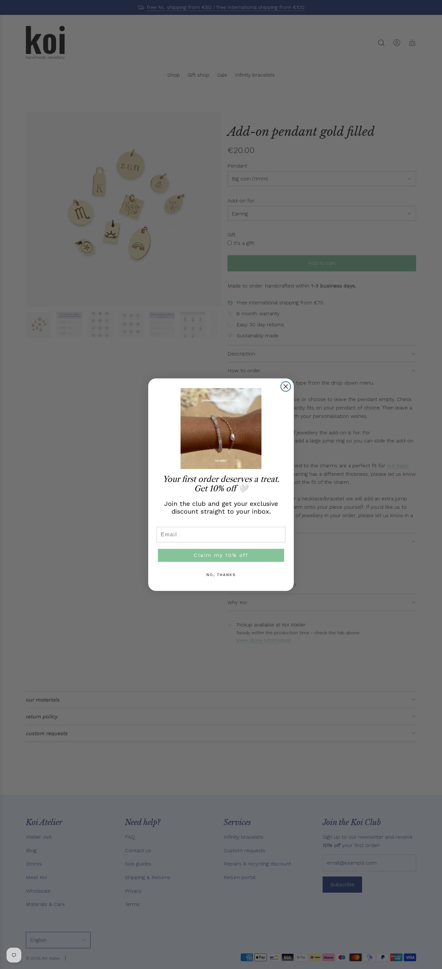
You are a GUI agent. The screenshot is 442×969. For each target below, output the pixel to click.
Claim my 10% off (221, 555)
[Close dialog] (286, 386)
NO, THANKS (221, 574)
